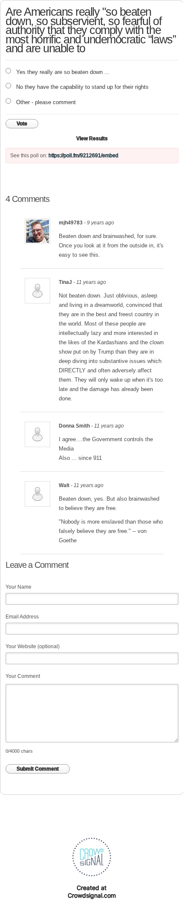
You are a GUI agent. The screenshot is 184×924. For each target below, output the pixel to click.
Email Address (22, 617)
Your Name (19, 587)
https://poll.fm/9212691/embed (83, 156)
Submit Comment (38, 769)
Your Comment (23, 676)
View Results (92, 139)
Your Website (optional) (33, 646)
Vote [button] (22, 124)
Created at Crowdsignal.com (92, 891)
